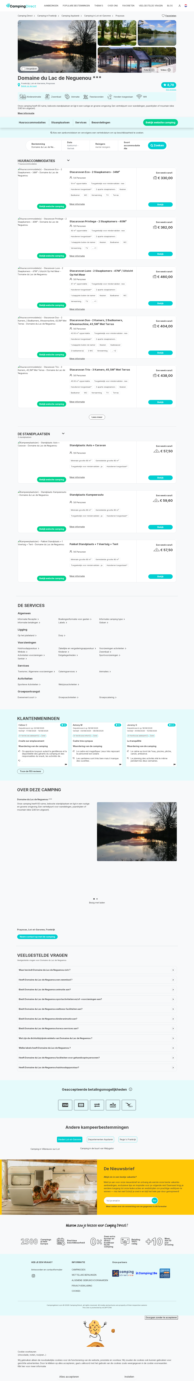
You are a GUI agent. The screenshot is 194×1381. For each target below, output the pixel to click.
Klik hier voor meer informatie (32, 1366)
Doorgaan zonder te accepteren (161, 1317)
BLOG (170, 5)
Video (163, 70)
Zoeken (159, 145)
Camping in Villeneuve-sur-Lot (45, 1149)
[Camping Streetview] (122, 1273)
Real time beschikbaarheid (76, 1242)
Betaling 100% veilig (136, 1242)
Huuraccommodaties (32, 122)
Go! (155, 1200)
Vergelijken (31, 68)
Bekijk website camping (160, 122)
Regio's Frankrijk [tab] (128, 1139)
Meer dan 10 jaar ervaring (169, 1242)
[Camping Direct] (21, 5)
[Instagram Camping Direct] (33, 1276)
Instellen (129, 1376)
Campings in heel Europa (45, 1242)
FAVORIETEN (128, 5)
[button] (185, 5)
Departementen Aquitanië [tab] (100, 1139)
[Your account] (179, 5)
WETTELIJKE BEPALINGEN (84, 1275)
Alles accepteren (69, 1376)
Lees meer (97, 417)
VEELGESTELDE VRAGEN (151, 5)
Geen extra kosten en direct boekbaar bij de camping (109, 1241)
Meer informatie (26, 113)
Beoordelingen (101, 122)
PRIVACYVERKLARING (82, 1285)
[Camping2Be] (146, 1273)
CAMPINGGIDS (78, 1269)
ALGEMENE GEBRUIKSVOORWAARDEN (90, 1280)
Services (80, 122)
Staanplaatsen (60, 122)
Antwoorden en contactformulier (46, 1269)
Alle (125, 148)
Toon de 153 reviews (30, 771)
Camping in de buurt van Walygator (97, 1148)
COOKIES (76, 1291)
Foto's (147, 70)
